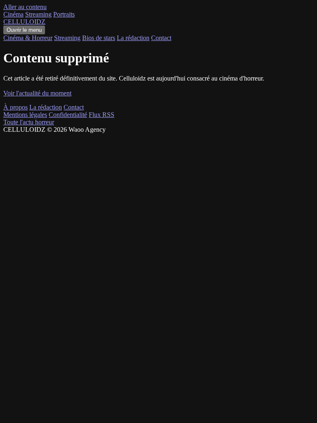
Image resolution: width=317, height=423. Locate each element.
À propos (15, 107)
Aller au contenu (25, 6)
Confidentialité (68, 114)
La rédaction (133, 37)
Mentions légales (25, 114)
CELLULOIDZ (24, 21)
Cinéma (13, 14)
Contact (161, 37)
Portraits (64, 14)
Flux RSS (101, 114)
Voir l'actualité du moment (37, 93)
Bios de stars (98, 37)
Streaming (38, 14)
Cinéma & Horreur (27, 37)
